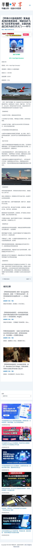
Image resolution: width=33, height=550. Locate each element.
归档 (3, 393)
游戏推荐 (5, 300)
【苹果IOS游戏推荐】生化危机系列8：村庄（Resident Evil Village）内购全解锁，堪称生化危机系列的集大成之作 (16, 366)
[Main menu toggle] (29, 5)
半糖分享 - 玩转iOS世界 (11, 8)
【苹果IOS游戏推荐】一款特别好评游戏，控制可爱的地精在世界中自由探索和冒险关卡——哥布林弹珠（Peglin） (16, 315)
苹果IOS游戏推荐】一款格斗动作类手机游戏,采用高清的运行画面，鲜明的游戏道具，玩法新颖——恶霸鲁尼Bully (16, 333)
